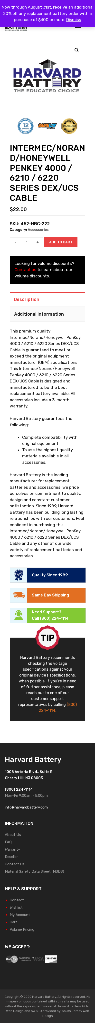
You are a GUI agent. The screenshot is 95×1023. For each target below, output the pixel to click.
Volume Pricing (22, 929)
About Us (13, 835)
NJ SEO (36, 1011)
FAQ (8, 842)
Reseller (11, 857)
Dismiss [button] (73, 19)
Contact (17, 900)
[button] (76, 50)
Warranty (12, 849)
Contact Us (15, 864)
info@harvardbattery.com (26, 807)
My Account (20, 915)
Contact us (25, 269)
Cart (13, 922)
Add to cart (61, 242)
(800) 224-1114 (54, 618)
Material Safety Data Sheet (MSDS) (34, 871)
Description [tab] (26, 299)
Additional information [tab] (39, 314)
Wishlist (16, 907)
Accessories (38, 230)
